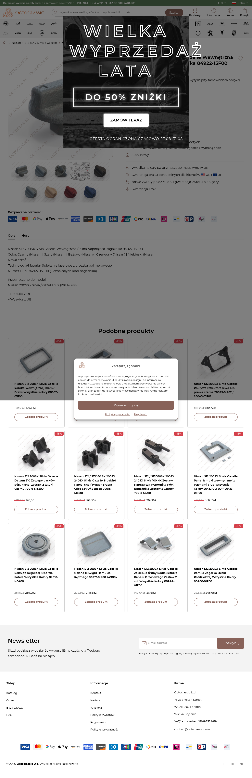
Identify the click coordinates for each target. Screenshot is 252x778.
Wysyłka (96, 707)
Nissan (16, 43)
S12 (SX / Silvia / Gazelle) (41, 43)
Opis (11, 235)
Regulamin (140, 414)
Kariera (95, 700)
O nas (10, 700)
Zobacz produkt (36, 417)
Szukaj (174, 12)
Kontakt (95, 693)
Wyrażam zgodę (126, 405)
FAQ (9, 715)
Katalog (11, 693)
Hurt (25, 235)
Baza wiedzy (14, 707)
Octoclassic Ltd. (28, 764)
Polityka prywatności (117, 414)
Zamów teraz (126, 120)
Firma (179, 683)
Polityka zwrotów (102, 715)
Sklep (10, 683)
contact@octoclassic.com (192, 729)
